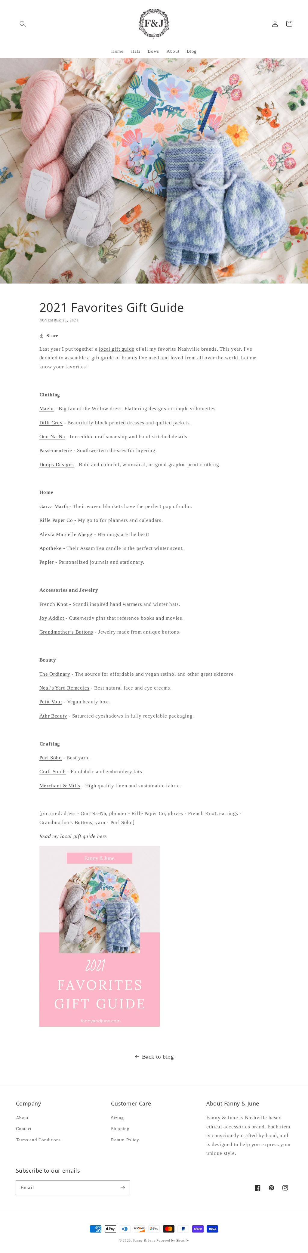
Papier (46, 562)
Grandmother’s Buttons (66, 632)
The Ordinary (54, 674)
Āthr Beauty (53, 716)
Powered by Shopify (172, 1240)
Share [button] (52, 335)
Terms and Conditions (38, 1139)
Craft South (52, 771)
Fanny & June (144, 1240)
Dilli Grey (51, 423)
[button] (23, 24)
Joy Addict (51, 618)
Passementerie (55, 450)
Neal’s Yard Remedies (64, 688)
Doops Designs (56, 464)
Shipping (120, 1128)
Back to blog (158, 1056)
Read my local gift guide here (73, 836)
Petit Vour (50, 702)
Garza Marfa (53, 506)
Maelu (46, 408)
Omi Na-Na (52, 436)
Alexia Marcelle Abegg (66, 534)
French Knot (53, 604)
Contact (24, 1128)
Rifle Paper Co (56, 520)
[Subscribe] (122, 1188)
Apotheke (50, 548)
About (22, 1117)
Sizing (117, 1117)
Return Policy (125, 1139)
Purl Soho (50, 758)
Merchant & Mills (59, 786)
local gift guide (116, 349)
